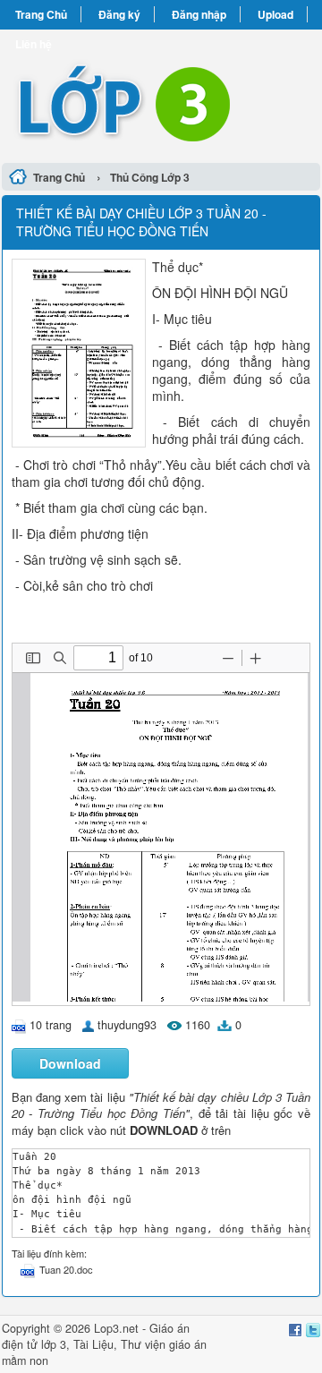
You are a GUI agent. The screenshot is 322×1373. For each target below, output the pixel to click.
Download (70, 1063)
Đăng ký (119, 14)
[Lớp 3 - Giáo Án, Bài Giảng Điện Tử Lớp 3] (161, 93)
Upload (275, 14)
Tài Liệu (93, 1344)
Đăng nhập (199, 14)
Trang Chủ (41, 14)
